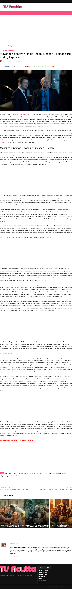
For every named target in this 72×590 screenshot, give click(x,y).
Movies (57, 13)
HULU (26, 13)
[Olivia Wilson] (1, 61)
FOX (11, 13)
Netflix (36, 13)
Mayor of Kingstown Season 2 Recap (10, 476)
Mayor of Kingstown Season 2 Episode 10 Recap (52, 473)
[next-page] (4, 531)
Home (1, 46)
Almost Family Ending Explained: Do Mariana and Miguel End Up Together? (12, 526)
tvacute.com (3, 142)
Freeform (17, 13)
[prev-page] (1, 531)
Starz (42, 13)
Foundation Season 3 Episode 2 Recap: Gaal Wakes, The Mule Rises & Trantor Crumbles (37, 526)
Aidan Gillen (48, 273)
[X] (14, 556)
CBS (8, 13)
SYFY (46, 13)
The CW (52, 13)
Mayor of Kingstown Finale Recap (14, 473)
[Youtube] (17, 556)
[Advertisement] (47, 6)
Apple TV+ (37, 523)
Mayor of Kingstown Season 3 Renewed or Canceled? (17, 440)
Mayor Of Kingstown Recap (31, 473)
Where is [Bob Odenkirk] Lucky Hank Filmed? (15, 489)
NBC (31, 13)
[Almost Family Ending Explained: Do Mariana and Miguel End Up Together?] (12, 513)
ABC (4, 13)
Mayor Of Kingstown (9, 46)
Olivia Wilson (8, 61)
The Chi (62, 522)
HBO (22, 13)
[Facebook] (11, 556)
